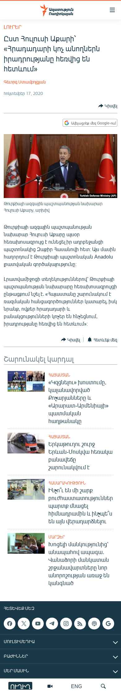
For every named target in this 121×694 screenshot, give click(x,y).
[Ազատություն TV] (50, 686)
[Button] (107, 106)
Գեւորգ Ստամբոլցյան (25, 81)
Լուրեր (12, 27)
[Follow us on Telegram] (52, 623)
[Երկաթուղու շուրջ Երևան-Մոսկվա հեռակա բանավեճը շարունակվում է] (26, 443)
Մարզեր (56, 536)
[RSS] (80, 623)
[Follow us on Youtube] (38, 623)
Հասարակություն (67, 482)
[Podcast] (94, 623)
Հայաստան (59, 374)
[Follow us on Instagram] (66, 623)
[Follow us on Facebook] (10, 623)
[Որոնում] (103, 686)
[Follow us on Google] (108, 623)
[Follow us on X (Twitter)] (23, 623)
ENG (76, 686)
